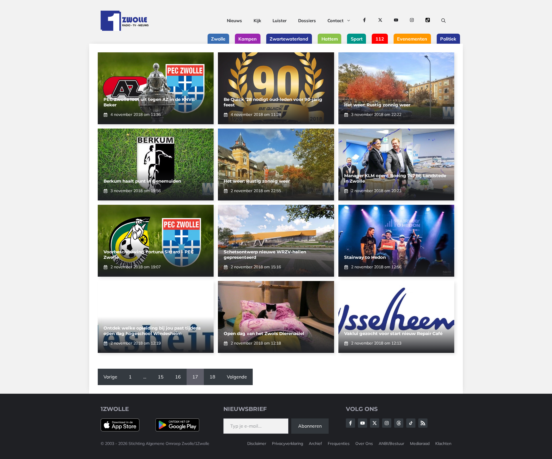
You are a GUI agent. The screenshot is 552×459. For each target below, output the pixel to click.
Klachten (443, 443)
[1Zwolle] (125, 21)
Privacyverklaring (287, 443)
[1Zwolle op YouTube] (396, 21)
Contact (335, 20)
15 (161, 377)
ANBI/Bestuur (391, 443)
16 (178, 377)
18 (212, 377)
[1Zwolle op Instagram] (412, 21)
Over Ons (364, 443)
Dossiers (307, 20)
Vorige (110, 377)
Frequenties (339, 443)
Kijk (257, 20)
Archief (315, 443)
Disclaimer (256, 443)
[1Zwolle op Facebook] (364, 21)
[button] (443, 21)
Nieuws (234, 20)
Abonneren (310, 426)
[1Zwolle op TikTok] (428, 21)
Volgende (237, 377)
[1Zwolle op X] (380, 21)
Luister (280, 20)
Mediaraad (420, 443)
